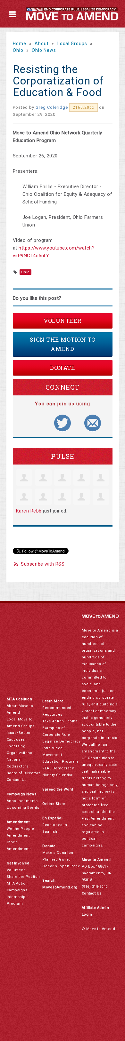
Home (19, 43)
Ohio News (44, 50)
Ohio (18, 50)
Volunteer (62, 320)
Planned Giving (56, 859)
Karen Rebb (29, 511)
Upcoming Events (23, 808)
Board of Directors (24, 773)
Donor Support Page (61, 866)
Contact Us (17, 780)
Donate (62, 367)
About (42, 43)
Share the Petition (23, 877)
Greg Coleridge (52, 107)
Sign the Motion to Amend (63, 344)
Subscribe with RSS (42, 564)
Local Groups (72, 43)
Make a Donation (57, 853)
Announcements (22, 801)
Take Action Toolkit (60, 721)
